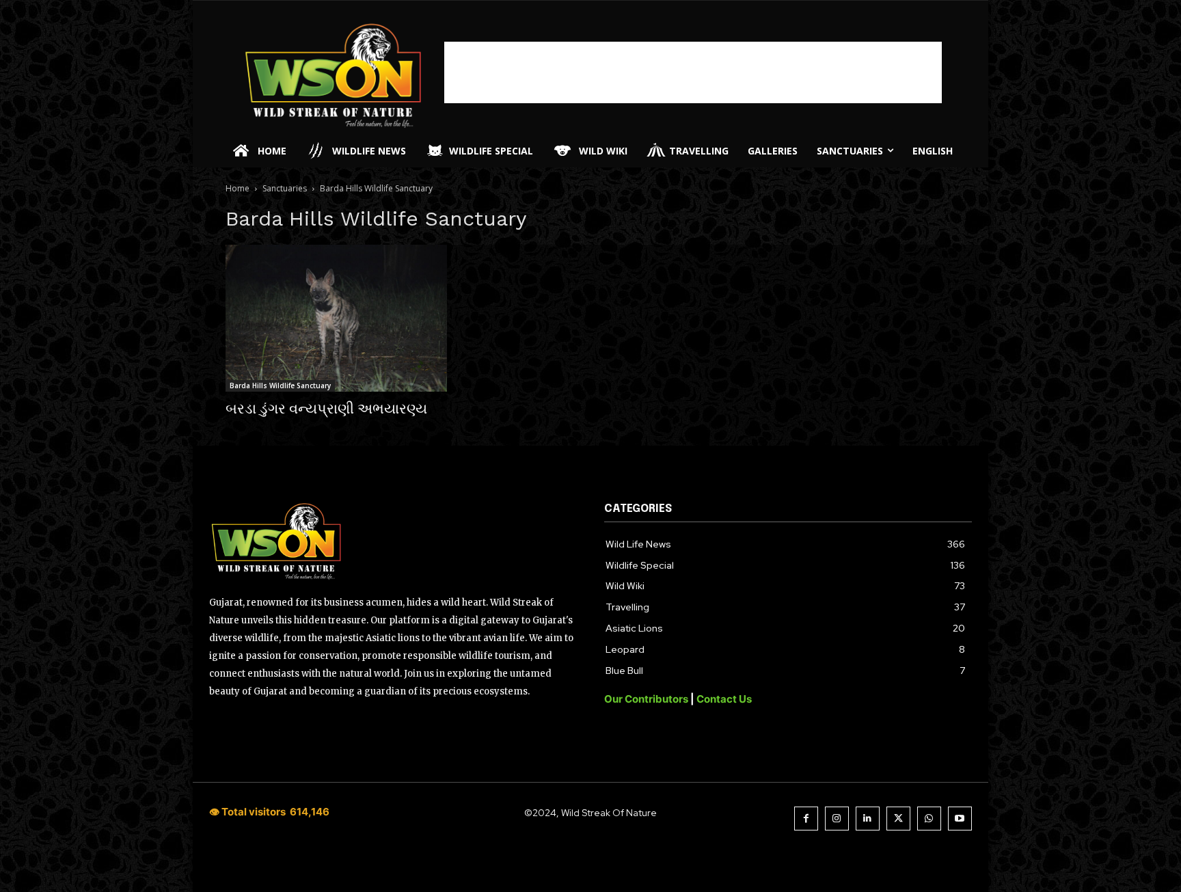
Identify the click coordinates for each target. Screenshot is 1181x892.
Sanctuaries (284, 188)
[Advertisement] (693, 72)
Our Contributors (647, 698)
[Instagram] (837, 818)
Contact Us (724, 698)
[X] (898, 818)
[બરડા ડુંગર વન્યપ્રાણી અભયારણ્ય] (336, 318)
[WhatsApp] (929, 818)
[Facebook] (806, 818)
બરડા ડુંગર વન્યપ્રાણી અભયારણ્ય (326, 409)
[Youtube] (960, 818)
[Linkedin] (868, 818)
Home (237, 188)
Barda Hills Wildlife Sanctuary (280, 385)
